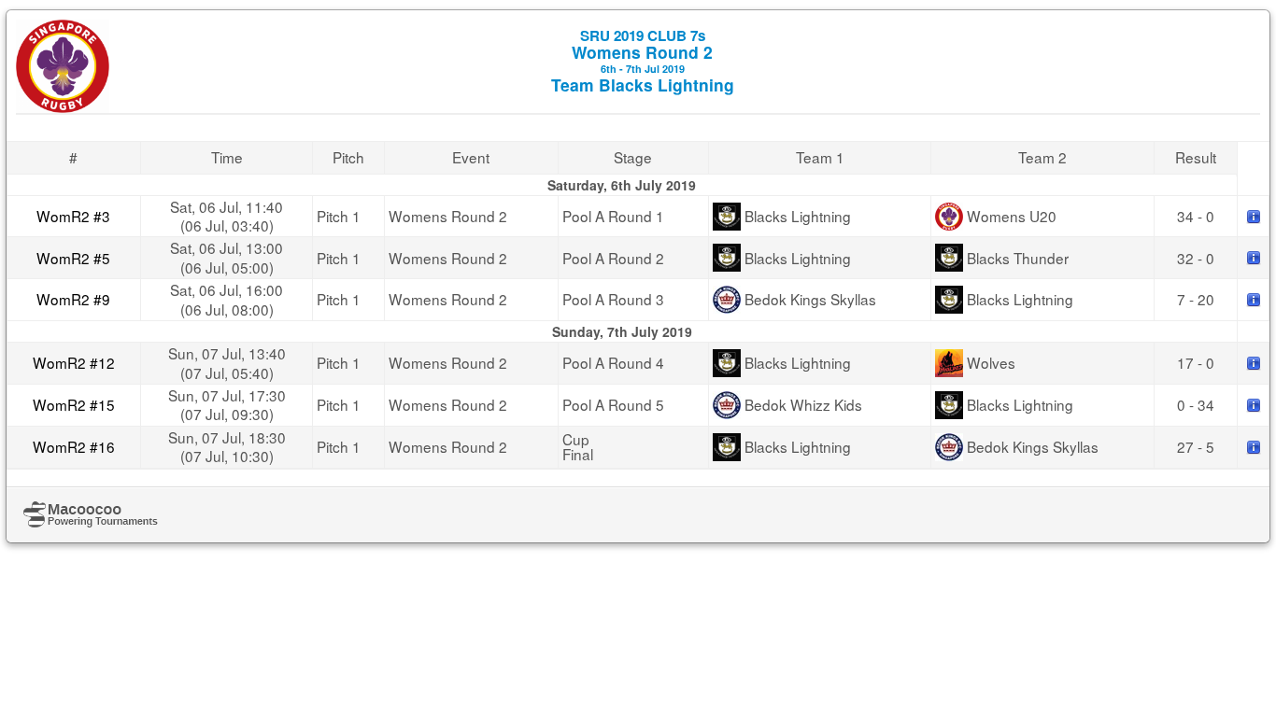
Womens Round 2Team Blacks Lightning (642, 60)
